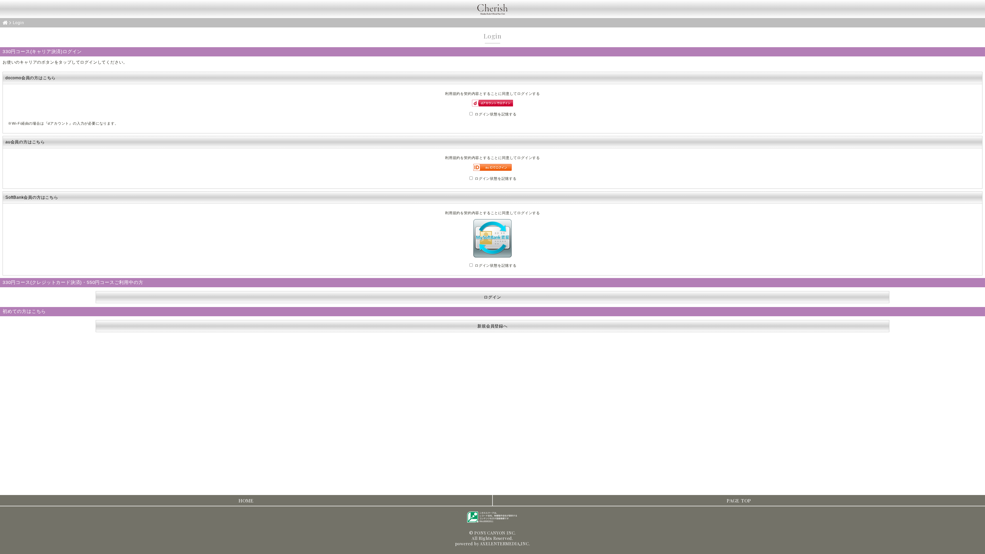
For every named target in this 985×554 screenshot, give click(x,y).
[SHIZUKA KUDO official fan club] (492, 8)
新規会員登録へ (492, 326)
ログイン (492, 297)
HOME (246, 500)
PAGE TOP (739, 500)
